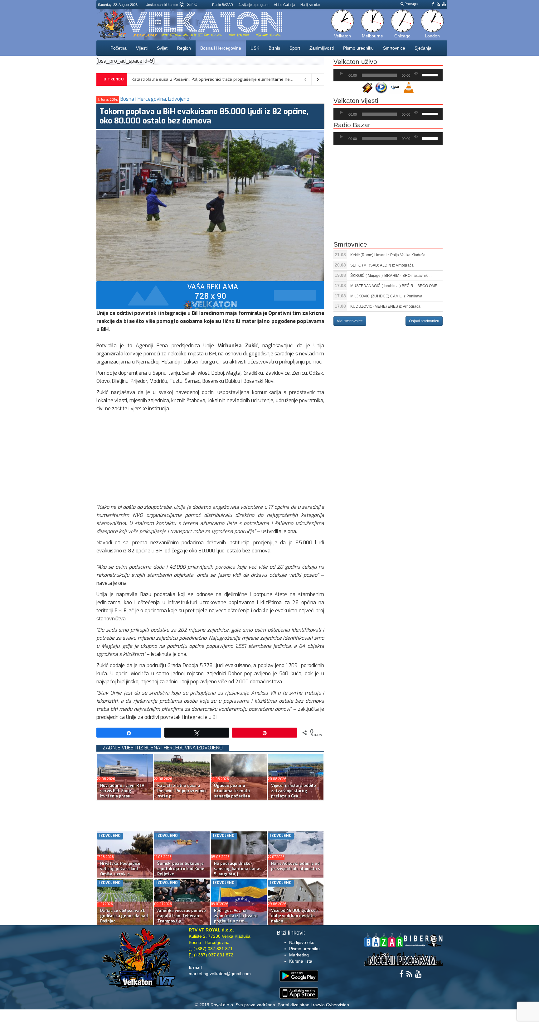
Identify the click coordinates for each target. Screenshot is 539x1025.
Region (184, 48)
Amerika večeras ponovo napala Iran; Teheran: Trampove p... (181, 916)
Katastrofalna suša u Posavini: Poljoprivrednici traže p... (181, 791)
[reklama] (210, 294)
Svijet (162, 48)
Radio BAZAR (222, 5)
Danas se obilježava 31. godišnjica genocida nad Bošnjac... (124, 916)
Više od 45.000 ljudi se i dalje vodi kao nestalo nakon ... (294, 916)
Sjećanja (423, 48)
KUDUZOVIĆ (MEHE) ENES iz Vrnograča (385, 306)
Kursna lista (300, 961)
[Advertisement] (210, 459)
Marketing (299, 954)
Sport (294, 48)
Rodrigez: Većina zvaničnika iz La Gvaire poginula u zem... (236, 916)
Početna (118, 48)
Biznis (274, 48)
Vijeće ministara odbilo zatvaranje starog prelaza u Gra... (293, 791)
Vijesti (142, 48)
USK (254, 48)
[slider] (430, 74)
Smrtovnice (394, 48)
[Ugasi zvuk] (415, 73)
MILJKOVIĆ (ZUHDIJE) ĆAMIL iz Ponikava (386, 296)
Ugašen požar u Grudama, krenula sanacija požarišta (232, 791)
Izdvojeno (178, 99)
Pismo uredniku (358, 48)
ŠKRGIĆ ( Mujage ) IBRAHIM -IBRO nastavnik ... (390, 275)
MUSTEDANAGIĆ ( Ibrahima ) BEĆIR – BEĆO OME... (395, 286)
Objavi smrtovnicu (424, 321)
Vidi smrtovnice (350, 321)
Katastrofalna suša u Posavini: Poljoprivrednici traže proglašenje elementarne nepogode (218, 79)
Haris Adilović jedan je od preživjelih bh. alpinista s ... (295, 869)
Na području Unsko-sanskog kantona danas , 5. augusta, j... (238, 869)
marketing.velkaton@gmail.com (220, 973)
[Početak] (341, 73)
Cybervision (337, 1004)
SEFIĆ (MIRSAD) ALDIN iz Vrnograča (382, 265)
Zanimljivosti (321, 48)
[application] (388, 75)
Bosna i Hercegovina (220, 48)
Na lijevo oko (310, 5)
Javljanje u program (253, 5)
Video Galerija (284, 5)
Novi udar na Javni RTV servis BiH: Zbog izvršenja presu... (122, 791)
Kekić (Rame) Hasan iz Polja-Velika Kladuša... (389, 255)
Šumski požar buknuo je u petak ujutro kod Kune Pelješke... (180, 869)
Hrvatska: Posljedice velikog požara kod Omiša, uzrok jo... (120, 869)
